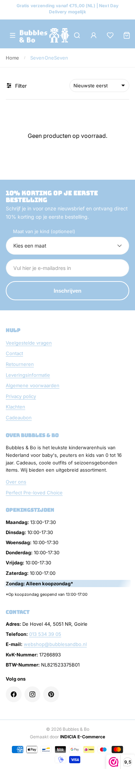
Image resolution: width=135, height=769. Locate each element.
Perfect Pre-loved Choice (34, 492)
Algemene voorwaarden (32, 385)
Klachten (15, 407)
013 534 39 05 (45, 634)
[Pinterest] (51, 694)
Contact (14, 353)
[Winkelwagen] (127, 35)
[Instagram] (32, 694)
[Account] (94, 35)
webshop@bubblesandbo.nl (55, 644)
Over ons (16, 482)
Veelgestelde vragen (29, 343)
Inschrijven (67, 291)
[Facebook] (14, 694)
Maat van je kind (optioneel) (44, 231)
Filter (21, 86)
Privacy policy (21, 396)
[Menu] (12, 35)
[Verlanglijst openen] (110, 35)
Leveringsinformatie (28, 375)
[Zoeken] (77, 35)
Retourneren (20, 364)
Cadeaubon (19, 417)
